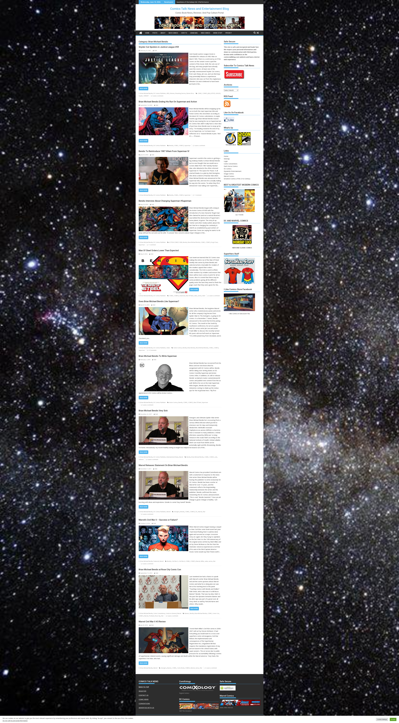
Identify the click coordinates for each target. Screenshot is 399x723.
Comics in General (171, 613)
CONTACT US (143, 695)
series (199, 296)
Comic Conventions (159, 613)
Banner (187, 613)
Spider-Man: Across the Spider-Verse (190, 2)
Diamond (182, 296)
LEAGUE (218, 93)
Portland (151, 616)
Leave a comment (158, 96)
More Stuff (217, 33)
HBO (168, 93)
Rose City (157, 616)
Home (147, 33)
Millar (202, 561)
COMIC (200, 93)
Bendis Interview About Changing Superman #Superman (165, 201)
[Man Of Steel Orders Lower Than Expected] (163, 257)
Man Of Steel (189, 296)
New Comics (173, 33)
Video (168, 348)
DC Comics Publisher (159, 93)
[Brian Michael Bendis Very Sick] (163, 418)
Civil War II (182, 561)
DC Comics (227, 169)
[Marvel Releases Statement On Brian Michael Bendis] (163, 472)
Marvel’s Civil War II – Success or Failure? (158, 520)
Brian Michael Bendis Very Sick (153, 410)
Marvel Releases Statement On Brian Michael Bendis (163, 465)
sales (195, 296)
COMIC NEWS (143, 699)
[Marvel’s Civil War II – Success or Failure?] (163, 527)
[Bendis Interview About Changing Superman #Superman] (163, 208)
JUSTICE (213, 93)
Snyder (141, 96)
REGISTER (142, 691)
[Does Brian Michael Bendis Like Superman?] (163, 308)
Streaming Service (180, 93)
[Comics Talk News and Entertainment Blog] (140, 32)
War (204, 512)
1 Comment (198, 195)
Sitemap (227, 159)
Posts (155, 33)
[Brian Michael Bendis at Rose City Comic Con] (163, 576)
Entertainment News (172, 457)
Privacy (228, 33)
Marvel (181, 457)
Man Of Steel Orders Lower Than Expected (159, 250)
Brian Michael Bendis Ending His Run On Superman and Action (168, 101)
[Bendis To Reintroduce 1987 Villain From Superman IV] (163, 158)
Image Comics (229, 174)
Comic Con (216, 613)
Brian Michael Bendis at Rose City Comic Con (160, 569)
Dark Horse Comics (231, 166)
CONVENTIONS (144, 703)
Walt (155, 50)
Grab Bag (194, 33)
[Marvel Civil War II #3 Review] (163, 628)
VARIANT (146, 96)
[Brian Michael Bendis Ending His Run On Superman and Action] (163, 109)
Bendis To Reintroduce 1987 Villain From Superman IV (164, 151)
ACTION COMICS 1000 (175, 242)
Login (226, 161)
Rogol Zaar (214, 242)
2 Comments (152, 350)
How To (184, 33)
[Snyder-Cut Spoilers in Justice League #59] (163, 54)
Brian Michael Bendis (146, 93)
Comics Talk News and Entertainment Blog (199, 8)
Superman (187, 145)
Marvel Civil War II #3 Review (152, 621)
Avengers (176, 512)
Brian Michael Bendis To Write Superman (158, 356)
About (163, 33)
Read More (143, 88)
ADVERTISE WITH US (146, 708)
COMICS (205, 93)
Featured (156, 561)
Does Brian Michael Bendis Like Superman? (159, 301)
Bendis (171, 145)
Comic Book (180, 668)
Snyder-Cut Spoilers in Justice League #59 (159, 47)
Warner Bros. (190, 93)
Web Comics (205, 33)
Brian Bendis (191, 348)
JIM (209, 93)
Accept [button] (393, 719)
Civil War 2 (175, 561)
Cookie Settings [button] (382, 719)
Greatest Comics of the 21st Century (237, 179)
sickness (141, 459)
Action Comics (177, 348)
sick (216, 457)
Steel (203, 296)
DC (196, 512)
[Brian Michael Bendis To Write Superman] (163, 363)
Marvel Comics (229, 176)
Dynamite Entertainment (232, 171)
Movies (172, 93)
